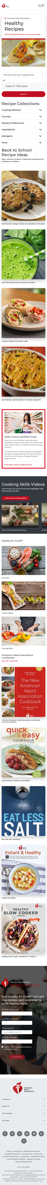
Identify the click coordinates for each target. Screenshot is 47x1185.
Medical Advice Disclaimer (31, 1151)
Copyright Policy (27, 1154)
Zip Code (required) (9, 1038)
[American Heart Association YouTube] (34, 1133)
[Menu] (43, 5)
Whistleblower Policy (38, 1156)
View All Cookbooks (10, 661)
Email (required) (8, 1028)
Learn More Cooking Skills (15, 498)
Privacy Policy (12, 1049)
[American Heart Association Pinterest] (24, 1141)
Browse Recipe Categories (19, 74)
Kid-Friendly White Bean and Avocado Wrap (22, 34)
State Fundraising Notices (23, 1162)
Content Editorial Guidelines (16, 1159)
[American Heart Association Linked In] (41, 1133)
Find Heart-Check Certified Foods (18, 465)
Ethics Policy (38, 1154)
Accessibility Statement (12, 1154)
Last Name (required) (10, 1019)
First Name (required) (10, 1010)
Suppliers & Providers (33, 1159)
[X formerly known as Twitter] (20, 1133)
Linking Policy (24, 1156)
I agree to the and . (17, 1048)
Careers (8, 1151)
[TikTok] (27, 1133)
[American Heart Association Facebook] (5, 1133)
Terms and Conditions (23, 1047)
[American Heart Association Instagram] (12, 1133)
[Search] (39, 6)
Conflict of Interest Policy (11, 1156)
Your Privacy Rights (23, 1167)
